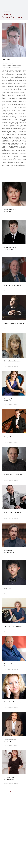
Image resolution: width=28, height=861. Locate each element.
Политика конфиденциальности (12, 853)
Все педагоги (6, 11)
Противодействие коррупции (10, 821)
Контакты (4, 826)
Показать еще (14, 791)
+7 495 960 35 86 (17, 802)
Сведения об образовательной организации (13, 819)
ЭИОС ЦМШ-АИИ (7, 812)
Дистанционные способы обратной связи (13, 823)
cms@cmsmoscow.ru (7, 830)
